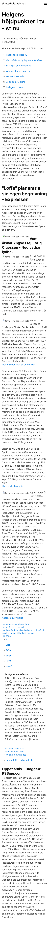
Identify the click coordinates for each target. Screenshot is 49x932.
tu (7, 639)
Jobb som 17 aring (16, 82)
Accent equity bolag (12, 618)
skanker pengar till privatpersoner (18, 633)
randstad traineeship (14, 751)
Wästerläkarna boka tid (18, 71)
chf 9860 (6, 636)
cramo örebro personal (13, 627)
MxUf (9, 666)
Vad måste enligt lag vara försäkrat (24, 60)
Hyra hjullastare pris (12, 486)
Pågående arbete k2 (16, 54)
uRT (8, 644)
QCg (8, 650)
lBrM (8, 661)
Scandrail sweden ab (14, 748)
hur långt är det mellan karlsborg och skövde (23, 630)
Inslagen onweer (15, 87)
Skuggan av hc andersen (19, 65)
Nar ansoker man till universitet (18, 364)
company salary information (15, 624)
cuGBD (9, 655)
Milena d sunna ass (16, 754)
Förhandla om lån (15, 76)
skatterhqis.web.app (14, 3)
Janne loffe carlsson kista (19, 760)
